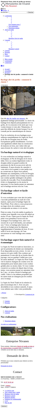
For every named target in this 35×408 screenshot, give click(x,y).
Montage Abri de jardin (16, 38)
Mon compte (8, 59)
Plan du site (8, 403)
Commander (8, 61)
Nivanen (7, 72)
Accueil (7, 69)
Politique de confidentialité (13, 399)
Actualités (8, 71)
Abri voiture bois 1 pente (12, 392)
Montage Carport (14, 49)
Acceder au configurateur (8, 324)
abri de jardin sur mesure (16, 118)
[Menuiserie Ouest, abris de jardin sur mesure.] (15, 7)
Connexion (8, 62)
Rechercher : (5, 12)
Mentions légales (10, 397)
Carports (7, 313)
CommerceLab (29, 294)
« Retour (3, 293)
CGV (6, 401)
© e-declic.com (9, 390)
